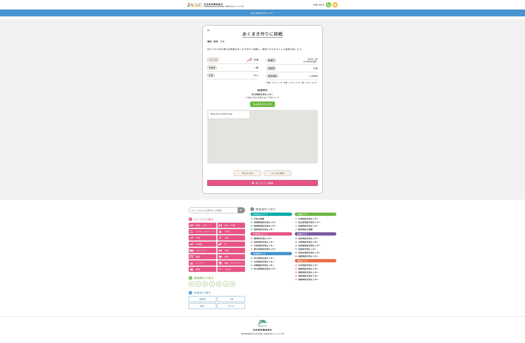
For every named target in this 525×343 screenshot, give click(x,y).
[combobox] (213, 210)
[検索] (241, 210)
